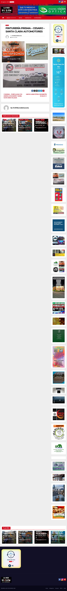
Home (47, 588)
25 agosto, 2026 (25, 535)
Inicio (20, 17)
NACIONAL (21, 119)
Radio (65, 588)
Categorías (37, 17)
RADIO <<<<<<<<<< (11, 17)
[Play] (57, 40)
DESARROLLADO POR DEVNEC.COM (8, 588)
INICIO (61, 588)
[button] (62, 18)
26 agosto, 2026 (9, 535)
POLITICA (26, 119)
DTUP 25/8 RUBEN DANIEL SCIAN (24, 123)
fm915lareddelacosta (17, 35)
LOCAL (7, 25)
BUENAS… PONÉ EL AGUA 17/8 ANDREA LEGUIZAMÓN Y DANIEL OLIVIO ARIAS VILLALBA (13, 96)
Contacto (28, 17)
